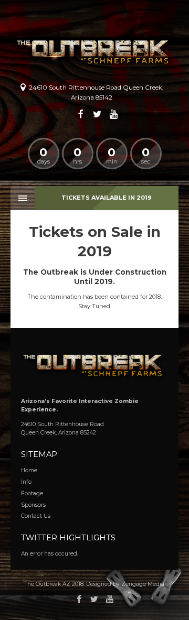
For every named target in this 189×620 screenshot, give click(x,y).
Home (29, 470)
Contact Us (35, 516)
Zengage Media (142, 584)
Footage (32, 493)
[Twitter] (97, 114)
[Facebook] (80, 114)
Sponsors (33, 505)
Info (26, 481)
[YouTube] (114, 114)
